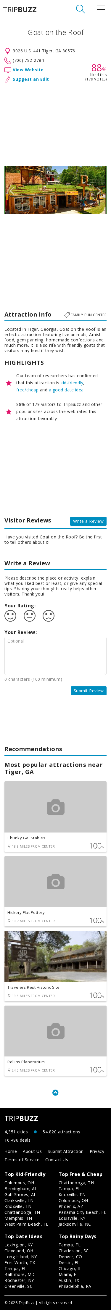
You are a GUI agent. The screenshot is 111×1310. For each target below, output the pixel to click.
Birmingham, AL (20, 1188)
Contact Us (56, 1159)
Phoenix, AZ (71, 1206)
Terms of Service (21, 1159)
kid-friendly (72, 382)
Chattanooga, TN (22, 1212)
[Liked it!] (10, 616)
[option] (55, 190)
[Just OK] (30, 616)
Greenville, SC (18, 1286)
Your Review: (20, 632)
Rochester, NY (19, 1280)
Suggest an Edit (31, 79)
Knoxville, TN (18, 1206)
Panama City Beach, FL (83, 1212)
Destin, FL (69, 1262)
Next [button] (99, 190)
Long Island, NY (20, 1256)
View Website (28, 69)
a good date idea (66, 390)
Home (10, 1151)
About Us (32, 1151)
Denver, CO (70, 1256)
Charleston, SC (74, 1250)
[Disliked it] (48, 616)
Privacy (97, 1151)
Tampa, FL (70, 1188)
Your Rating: (20, 606)
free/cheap (27, 390)
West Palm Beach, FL (26, 1224)
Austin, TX (69, 1280)
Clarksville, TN (19, 1200)
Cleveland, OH (18, 1250)
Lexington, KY (18, 1245)
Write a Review (88, 521)
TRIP (20, 9)
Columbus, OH (19, 1182)
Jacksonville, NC (75, 1224)
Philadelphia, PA (75, 1286)
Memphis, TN (18, 1218)
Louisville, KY (72, 1218)
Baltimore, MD (19, 1274)
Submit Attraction (66, 1151)
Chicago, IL (70, 1268)
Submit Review (89, 690)
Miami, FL (69, 1274)
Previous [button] (11, 190)
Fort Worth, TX (19, 1262)
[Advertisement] (55, 123)
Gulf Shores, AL (20, 1194)
